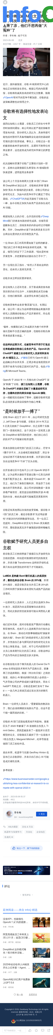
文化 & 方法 (27, 827)
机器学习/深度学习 (12, 832)
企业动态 (41, 832)
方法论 (29, 832)
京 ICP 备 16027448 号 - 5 (26, 1015)
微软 (25, 357)
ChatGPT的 (18, 198)
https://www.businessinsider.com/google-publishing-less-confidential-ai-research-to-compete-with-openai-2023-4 (26, 783)
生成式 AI (8, 837)
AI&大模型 (13, 827)
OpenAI (9, 97)
